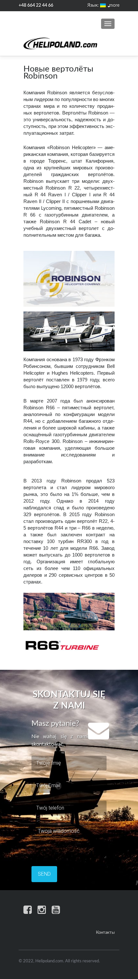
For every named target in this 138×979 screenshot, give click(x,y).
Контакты (105, 933)
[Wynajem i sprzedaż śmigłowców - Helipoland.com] (60, 43)
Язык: (93, 5)
